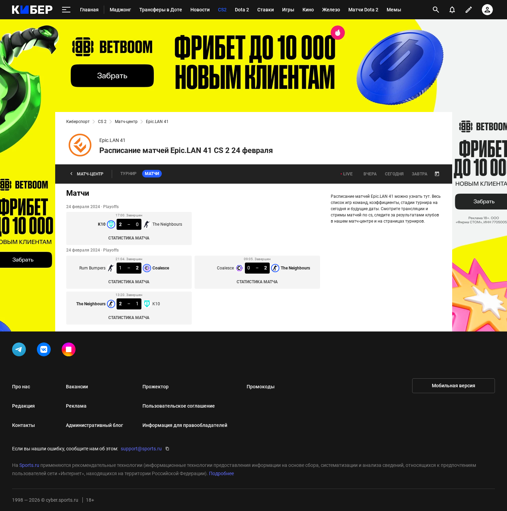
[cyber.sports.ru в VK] (45, 351)
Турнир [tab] (128, 173)
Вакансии (77, 386)
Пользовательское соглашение (178, 406)
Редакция (23, 406)
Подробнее (221, 473)
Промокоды (261, 386)
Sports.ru (29, 465)
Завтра (419, 174)
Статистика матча (128, 238)
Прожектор (155, 386)
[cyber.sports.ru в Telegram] (20, 351)
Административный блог (94, 425)
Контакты (23, 425)
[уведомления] (452, 9)
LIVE (347, 173)
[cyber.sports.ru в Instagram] (70, 351)
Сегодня (394, 174)
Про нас (21, 386)
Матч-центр (126, 121)
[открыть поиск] (436, 9)
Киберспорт (78, 121)
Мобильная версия (453, 385)
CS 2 (102, 121)
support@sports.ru (141, 448)
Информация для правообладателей (184, 425)
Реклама (76, 406)
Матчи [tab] (152, 173)
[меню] (66, 9)
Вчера (370, 174)
